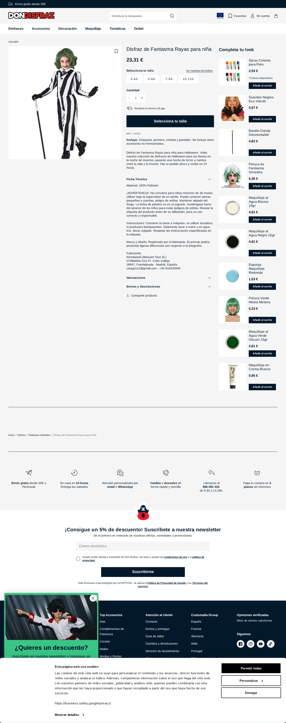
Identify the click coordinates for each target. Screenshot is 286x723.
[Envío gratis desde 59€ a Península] (28, 482)
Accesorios (41, 28)
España (196, 621)
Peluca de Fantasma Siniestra (256, 168)
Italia (194, 643)
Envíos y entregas (157, 629)
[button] (276, 16)
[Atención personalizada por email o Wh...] (120, 482)
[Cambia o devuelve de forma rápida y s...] (166, 482)
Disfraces (15, 28)
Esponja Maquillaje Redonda (257, 268)
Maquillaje (93, 28)
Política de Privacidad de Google (166, 583)
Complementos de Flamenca (112, 631)
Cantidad (132, 90)
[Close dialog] (93, 598)
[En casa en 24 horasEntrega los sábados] (74, 482)
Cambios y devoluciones (162, 643)
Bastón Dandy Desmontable (259, 132)
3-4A (134, 79)
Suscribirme (143, 572)
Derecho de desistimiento (162, 651)
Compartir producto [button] (144, 295)
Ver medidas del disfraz (199, 70)
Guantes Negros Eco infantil (261, 99)
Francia (196, 629)
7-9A (169, 79)
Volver (13, 41)
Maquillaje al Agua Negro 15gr (262, 233)
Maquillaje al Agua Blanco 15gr (258, 201)
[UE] (220, 16)
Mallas (104, 649)
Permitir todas (251, 668)
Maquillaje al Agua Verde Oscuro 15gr (258, 335)
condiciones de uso (175, 557)
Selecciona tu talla (170, 121)
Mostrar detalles (67, 715)
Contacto (151, 621)
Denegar (251, 693)
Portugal (196, 651)
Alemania (197, 636)
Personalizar (249, 680)
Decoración (67, 28)
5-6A (151, 79)
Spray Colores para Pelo (260, 62)
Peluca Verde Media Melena (259, 300)
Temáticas (118, 28)
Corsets (105, 641)
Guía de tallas (155, 636)
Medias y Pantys (110, 656)
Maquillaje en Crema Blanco (260, 367)
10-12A (188, 79)
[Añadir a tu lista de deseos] (116, 51)
